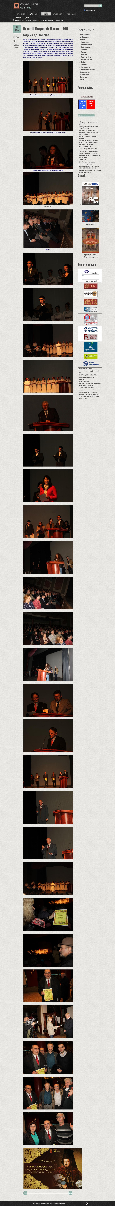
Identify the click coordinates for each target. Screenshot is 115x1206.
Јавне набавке (71, 14)
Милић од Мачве (86, 57)
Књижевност (36, 20)
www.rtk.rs (94, 273)
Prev (25, 1193)
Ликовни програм (86, 59)
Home (23, 20)
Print (16, 47)
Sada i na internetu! (91, 281)
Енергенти (18, 17)
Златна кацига (58, 14)
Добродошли (34, 14)
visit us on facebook (90, 10)
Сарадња (84, 64)
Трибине (83, 62)
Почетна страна (20, 14)
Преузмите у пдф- (89, 257)
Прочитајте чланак (90, 255)
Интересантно (85, 67)
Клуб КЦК (84, 54)
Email (18, 47)
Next (70, 1193)
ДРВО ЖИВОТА (90, 224)
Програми (46, 14)
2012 (91, 106)
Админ (27, 17)
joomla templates (61, 1203)
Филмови (84, 49)
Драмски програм (86, 44)
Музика (83, 52)
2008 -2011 (83, 107)
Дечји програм (85, 47)
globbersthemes (53, 1203)
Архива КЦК (83, 102)
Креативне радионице (88, 69)
